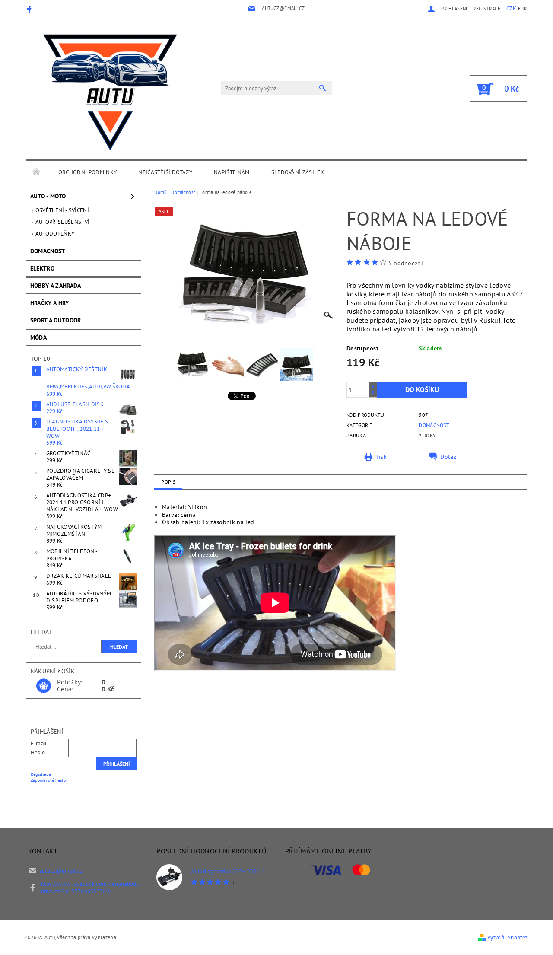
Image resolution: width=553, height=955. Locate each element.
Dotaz (448, 457)
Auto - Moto (48, 196)
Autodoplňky (55, 233)
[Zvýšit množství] (373, 386)
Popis (168, 481)
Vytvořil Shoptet (507, 937)
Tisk (381, 457)
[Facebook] (30, 9)
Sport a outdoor (55, 320)
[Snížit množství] (373, 393)
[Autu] (110, 92)
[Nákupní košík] (43, 686)
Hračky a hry (49, 303)
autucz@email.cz (61, 871)
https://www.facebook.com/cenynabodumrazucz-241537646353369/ (89, 887)
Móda (38, 337)
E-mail (39, 743)
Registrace (486, 9)
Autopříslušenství (62, 222)
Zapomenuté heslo (48, 780)
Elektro (42, 268)
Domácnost (47, 251)
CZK (511, 8)
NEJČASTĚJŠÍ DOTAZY (165, 172)
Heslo (38, 752)
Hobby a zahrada (55, 286)
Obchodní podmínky (87, 172)
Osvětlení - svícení (62, 210)
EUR (522, 9)
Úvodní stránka (37, 172)
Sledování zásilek (297, 172)
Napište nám (232, 172)
